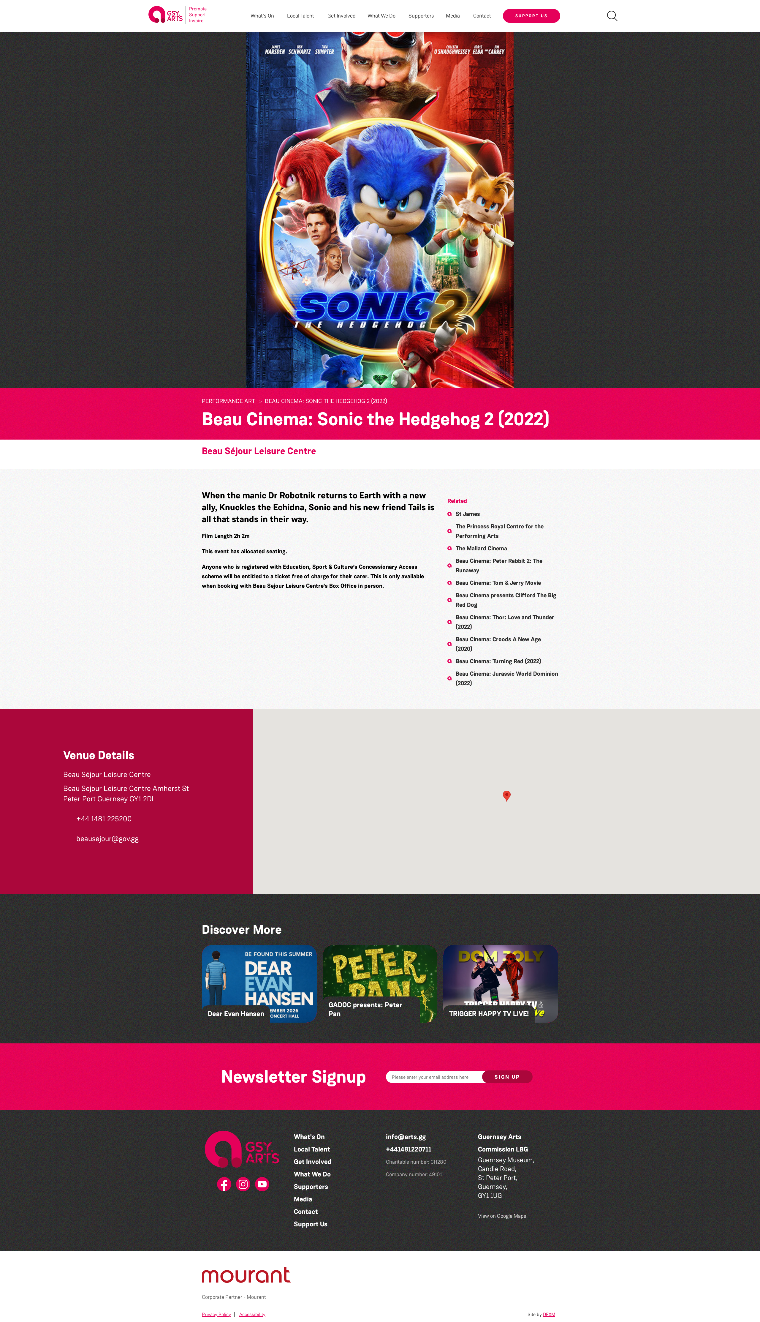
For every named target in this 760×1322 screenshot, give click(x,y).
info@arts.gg (406, 1137)
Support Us (531, 15)
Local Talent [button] (300, 15)
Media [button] (453, 15)
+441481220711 (408, 1149)
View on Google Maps (502, 1216)
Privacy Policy (216, 1314)
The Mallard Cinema (481, 548)
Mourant (256, 1297)
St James (468, 514)
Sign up (507, 1077)
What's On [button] (262, 15)
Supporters (421, 15)
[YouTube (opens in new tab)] (261, 1184)
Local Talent (312, 1149)
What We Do (312, 1174)
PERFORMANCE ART (228, 401)
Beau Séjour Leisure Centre (259, 451)
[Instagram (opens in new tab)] (242, 1184)
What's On (309, 1137)
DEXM (549, 1314)
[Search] (612, 16)
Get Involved (341, 15)
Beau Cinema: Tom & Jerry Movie (498, 583)
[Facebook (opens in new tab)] (223, 1184)
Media (303, 1199)
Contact (482, 15)
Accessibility (252, 1314)
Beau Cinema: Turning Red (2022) (498, 661)
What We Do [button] (381, 15)
